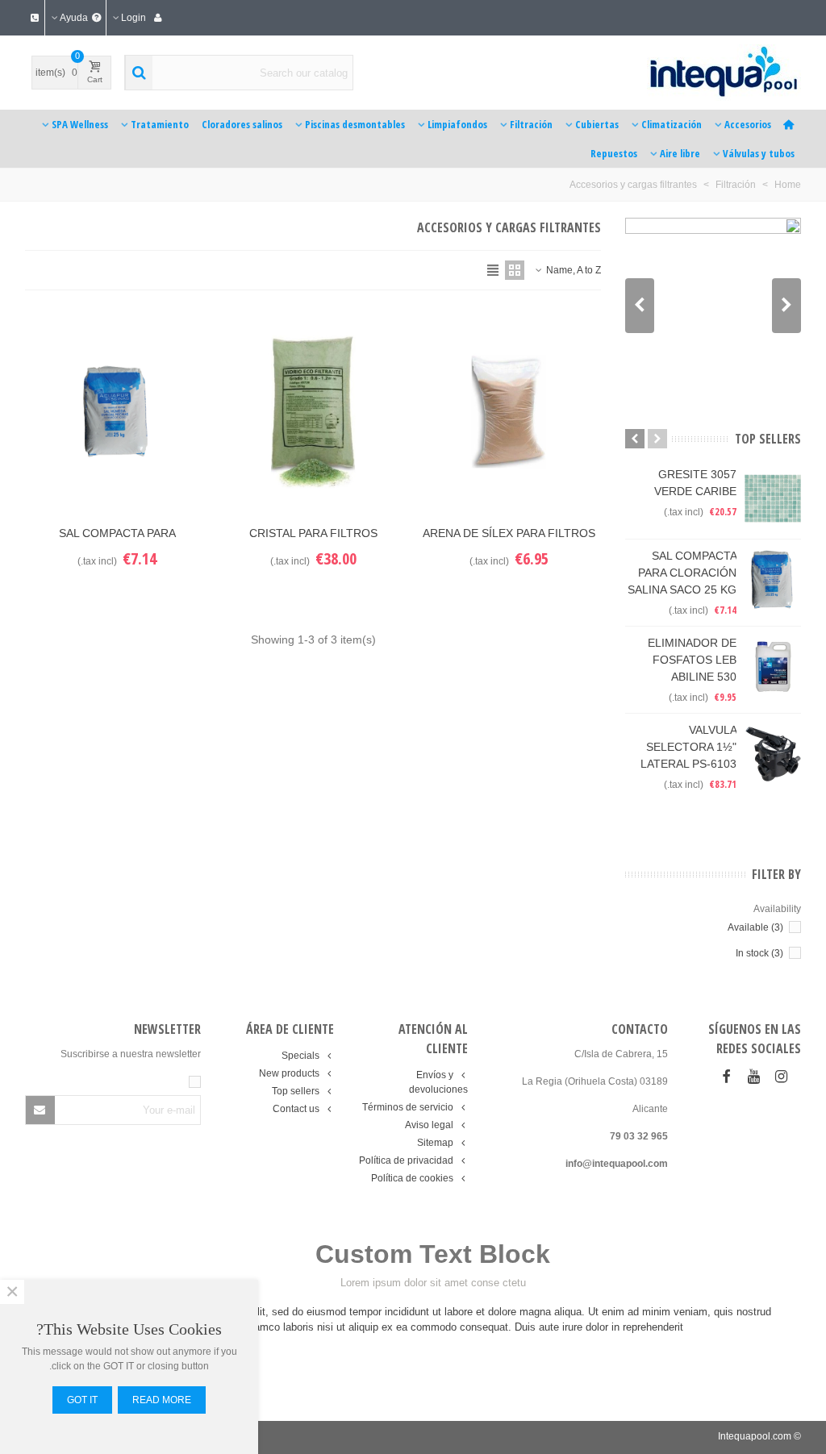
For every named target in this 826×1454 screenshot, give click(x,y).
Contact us (296, 1108)
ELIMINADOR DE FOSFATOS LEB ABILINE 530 (692, 659)
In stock (759, 953)
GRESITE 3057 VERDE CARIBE (695, 483)
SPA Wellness (80, 124)
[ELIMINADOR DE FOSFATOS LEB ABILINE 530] (773, 667)
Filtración (531, 124)
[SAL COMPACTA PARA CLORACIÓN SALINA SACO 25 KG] (773, 580)
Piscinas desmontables (355, 124)
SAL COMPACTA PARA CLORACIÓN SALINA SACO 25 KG (682, 572)
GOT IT (82, 1400)
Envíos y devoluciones (438, 1082)
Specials (300, 1055)
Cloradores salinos (242, 124)
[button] (639, 305)
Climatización (671, 124)
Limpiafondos (457, 124)
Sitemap (435, 1142)
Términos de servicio (407, 1107)
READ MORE (161, 1400)
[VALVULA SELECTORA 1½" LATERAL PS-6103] (773, 754)
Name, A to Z (572, 270)
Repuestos (613, 153)
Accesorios (747, 124)
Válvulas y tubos (759, 153)
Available (755, 927)
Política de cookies (412, 1178)
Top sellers (768, 439)
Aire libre (680, 153)
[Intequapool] (693, 72)
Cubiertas (597, 124)
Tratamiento (160, 124)
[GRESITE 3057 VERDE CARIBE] (773, 498)
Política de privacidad (406, 1160)
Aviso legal (429, 1125)
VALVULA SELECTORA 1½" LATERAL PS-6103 (688, 746)
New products (289, 1073)
